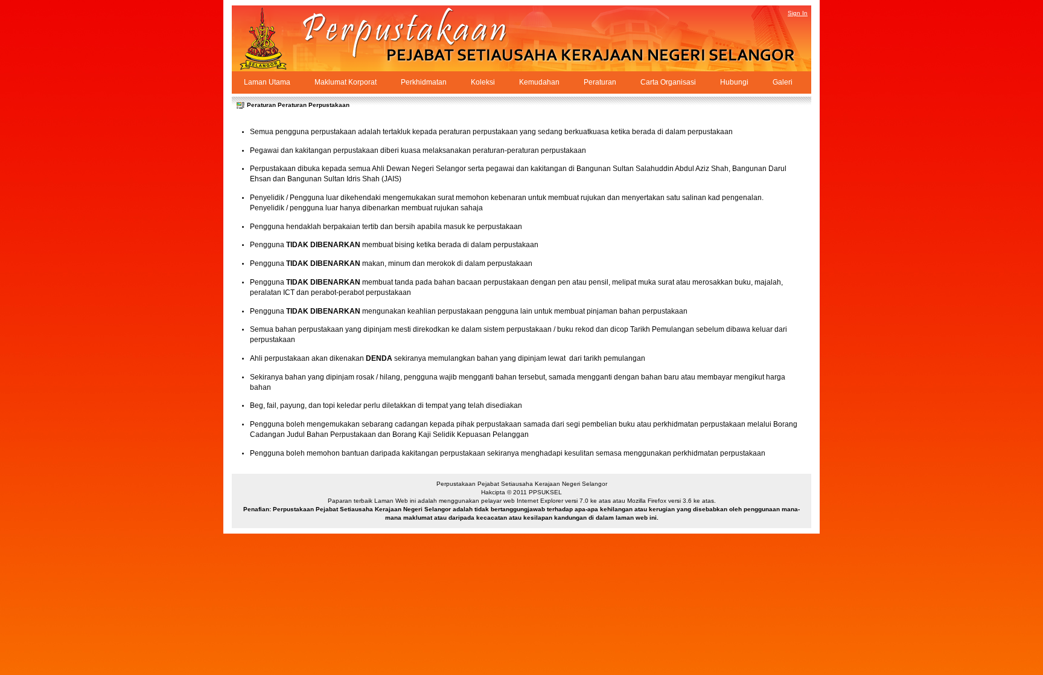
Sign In (798, 13)
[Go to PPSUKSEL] (274, 38)
